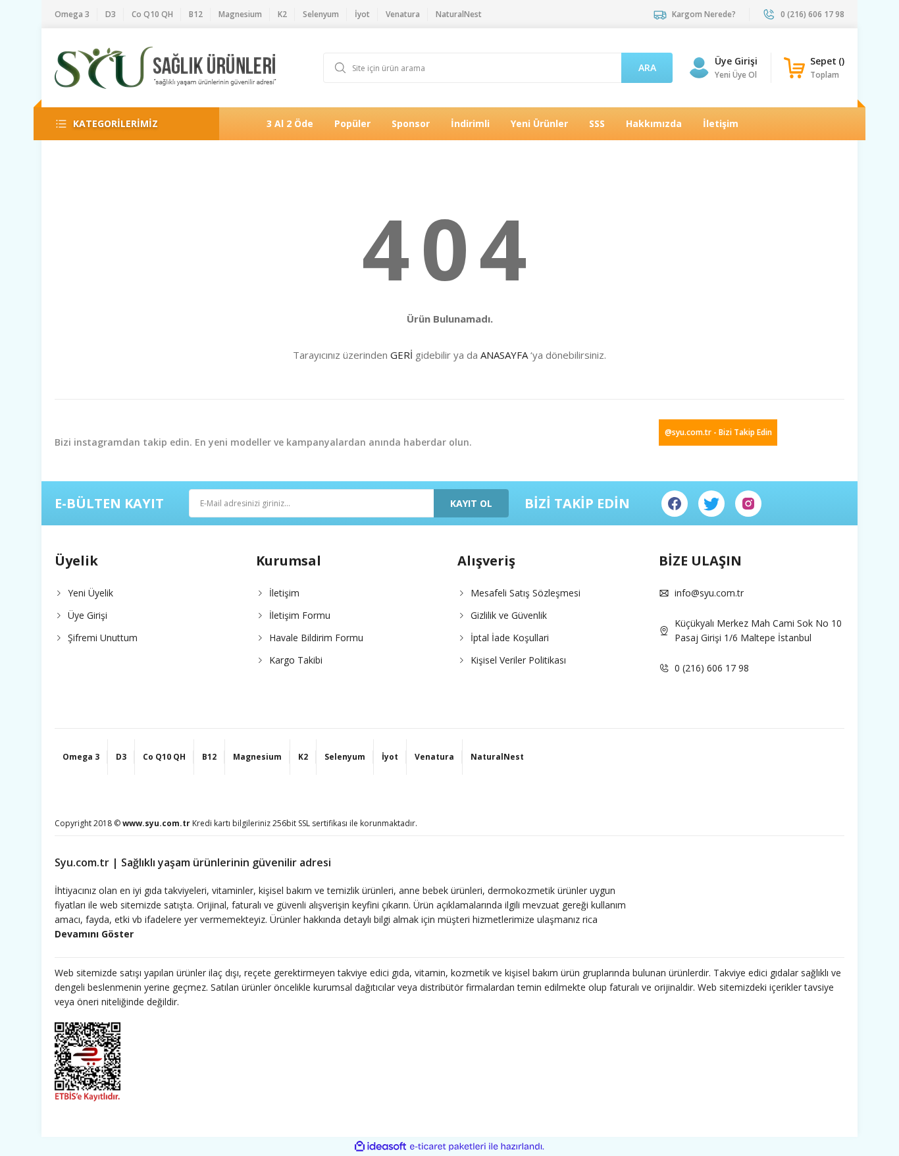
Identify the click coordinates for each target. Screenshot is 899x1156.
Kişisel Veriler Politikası (518, 660)
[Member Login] (698, 67)
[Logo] (165, 68)
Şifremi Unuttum (103, 637)
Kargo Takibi (295, 660)
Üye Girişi (736, 61)
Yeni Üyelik (90, 593)
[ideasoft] (380, 1146)
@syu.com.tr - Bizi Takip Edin (718, 432)
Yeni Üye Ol (736, 74)
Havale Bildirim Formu (316, 637)
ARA (647, 67)
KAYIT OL (471, 503)
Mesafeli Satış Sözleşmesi (525, 593)
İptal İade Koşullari (510, 637)
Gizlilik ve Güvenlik (509, 615)
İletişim (284, 593)
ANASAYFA (504, 354)
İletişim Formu (299, 615)
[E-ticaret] (447, 1147)
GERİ (401, 354)
